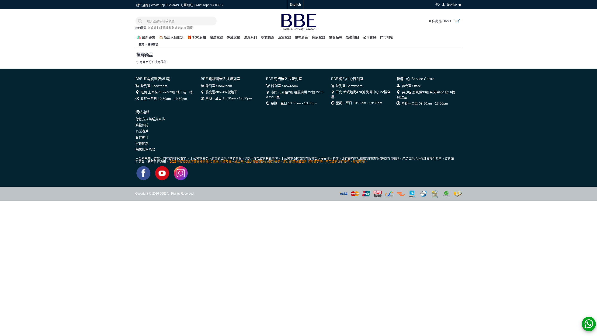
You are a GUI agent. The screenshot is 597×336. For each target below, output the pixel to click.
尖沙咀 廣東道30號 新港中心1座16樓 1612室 (425, 94)
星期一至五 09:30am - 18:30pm (425, 103)
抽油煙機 (162, 28)
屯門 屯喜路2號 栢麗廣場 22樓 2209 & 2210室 (294, 94)
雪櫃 (190, 28)
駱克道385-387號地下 (221, 92)
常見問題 (142, 143)
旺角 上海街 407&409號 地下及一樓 (167, 92)
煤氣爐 (173, 28)
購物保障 (142, 125)
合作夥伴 (142, 137)
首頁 (141, 44)
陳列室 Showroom (154, 86)
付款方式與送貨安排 (150, 119)
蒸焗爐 (152, 28)
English (295, 4)
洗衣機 (182, 28)
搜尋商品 (153, 44)
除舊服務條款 (145, 149)
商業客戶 (142, 131)
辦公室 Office (411, 86)
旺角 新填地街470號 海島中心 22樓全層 (360, 94)
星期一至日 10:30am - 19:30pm (164, 99)
